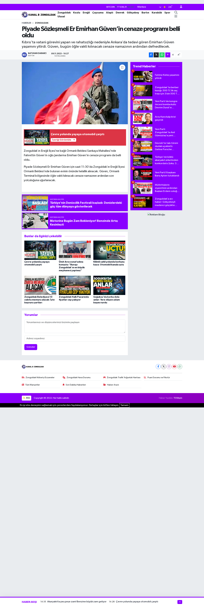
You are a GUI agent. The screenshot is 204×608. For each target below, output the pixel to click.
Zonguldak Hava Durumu (79, 377)
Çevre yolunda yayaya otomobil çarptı (137, 601)
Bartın (145, 12)
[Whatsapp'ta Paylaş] (162, 54)
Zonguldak (64, 12)
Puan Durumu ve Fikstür (159, 377)
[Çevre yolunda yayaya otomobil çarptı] (40, 250)
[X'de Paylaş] (156, 54)
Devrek (120, 12)
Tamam (124, 405)
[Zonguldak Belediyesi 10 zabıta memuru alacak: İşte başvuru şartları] (40, 285)
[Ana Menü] (175, 17)
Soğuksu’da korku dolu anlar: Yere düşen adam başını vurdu (106, 300)
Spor (167, 12)
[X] (163, 366)
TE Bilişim (178, 398)
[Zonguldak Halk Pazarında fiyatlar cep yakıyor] (75, 285)
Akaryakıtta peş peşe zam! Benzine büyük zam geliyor (76, 601)
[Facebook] (158, 366)
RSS (28, 398)
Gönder (30, 347)
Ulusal (61, 16)
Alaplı (109, 12)
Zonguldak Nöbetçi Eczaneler (40, 377)
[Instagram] (169, 366)
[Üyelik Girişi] (179, 7)
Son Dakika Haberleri (76, 385)
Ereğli (86, 12)
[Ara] (176, 13)
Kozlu (76, 12)
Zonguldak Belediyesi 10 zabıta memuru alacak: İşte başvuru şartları (39, 300)
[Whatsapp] (179, 366)
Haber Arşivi (113, 385)
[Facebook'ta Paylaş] (151, 54)
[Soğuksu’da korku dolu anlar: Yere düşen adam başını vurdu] (109, 285)
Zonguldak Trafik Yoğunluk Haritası (123, 377)
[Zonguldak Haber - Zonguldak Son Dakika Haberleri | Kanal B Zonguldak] (39, 14)
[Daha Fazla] (167, 54)
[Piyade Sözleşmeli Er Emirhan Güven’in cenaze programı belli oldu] (75, 93)
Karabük (157, 12)
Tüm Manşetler (32, 385)
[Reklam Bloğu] (156, 214)
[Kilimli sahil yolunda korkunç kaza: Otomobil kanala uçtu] (109, 250)
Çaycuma (97, 12)
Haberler (26, 23)
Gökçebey (133, 12)
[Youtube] (174, 366)
